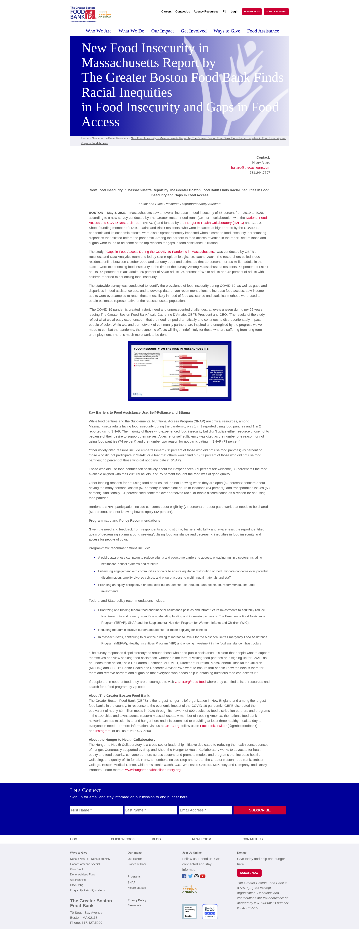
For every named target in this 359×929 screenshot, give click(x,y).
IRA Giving (76, 884)
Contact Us (253, 839)
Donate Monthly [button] (276, 11)
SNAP (131, 882)
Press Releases (118, 138)
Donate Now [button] (252, 11)
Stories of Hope (137, 864)
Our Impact (135, 852)
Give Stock (77, 869)
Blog (156, 839)
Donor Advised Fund (82, 874)
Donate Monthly (100, 858)
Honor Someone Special (85, 864)
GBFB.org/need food (190, 682)
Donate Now (77, 858)
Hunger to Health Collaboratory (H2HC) (214, 223)
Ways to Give (78, 852)
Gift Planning (78, 879)
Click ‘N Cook (123, 839)
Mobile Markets (137, 887)
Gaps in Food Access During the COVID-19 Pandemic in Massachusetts (160, 252)
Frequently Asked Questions (87, 890)
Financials (134, 905)
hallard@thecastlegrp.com (250, 167)
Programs (134, 876)
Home (85, 138)
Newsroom (98, 138)
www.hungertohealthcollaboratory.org (153, 770)
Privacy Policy (137, 900)
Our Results (135, 858)
